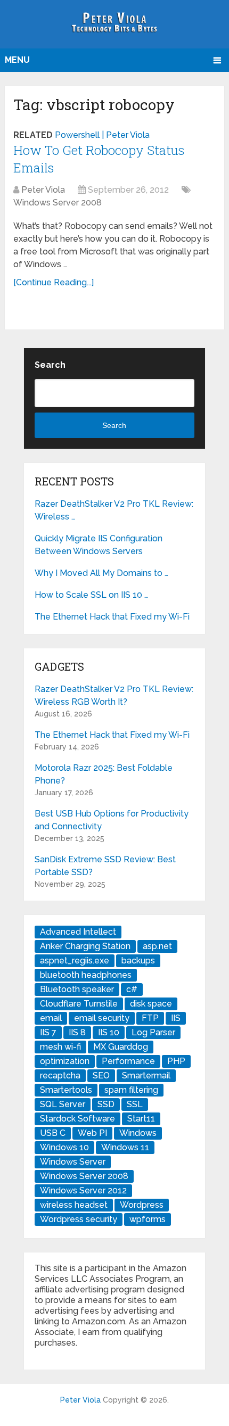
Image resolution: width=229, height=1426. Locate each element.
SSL (135, 1104)
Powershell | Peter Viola (102, 135)
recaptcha (60, 1075)
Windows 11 (125, 1147)
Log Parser (153, 1032)
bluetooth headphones (86, 975)
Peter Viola (43, 190)
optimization (64, 1061)
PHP (176, 1061)
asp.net (157, 946)
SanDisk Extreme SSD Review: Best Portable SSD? (105, 865)
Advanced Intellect (78, 932)
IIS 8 (77, 1032)
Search (50, 365)
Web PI (92, 1133)
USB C (53, 1133)
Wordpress (141, 1205)
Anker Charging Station (85, 946)
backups (138, 960)
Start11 (141, 1119)
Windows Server (72, 1162)
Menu (17, 60)
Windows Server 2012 (83, 1190)
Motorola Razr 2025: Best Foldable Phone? (104, 774)
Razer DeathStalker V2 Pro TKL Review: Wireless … (114, 510)
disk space (151, 1004)
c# (131, 989)
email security (101, 1018)
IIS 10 (108, 1032)
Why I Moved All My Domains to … (101, 573)
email (51, 1018)
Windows (138, 1133)
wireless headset (74, 1205)
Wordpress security (78, 1219)
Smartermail (146, 1075)
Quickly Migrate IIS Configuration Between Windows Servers (98, 544)
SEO (101, 1075)
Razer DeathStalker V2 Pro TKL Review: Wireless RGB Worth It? (114, 695)
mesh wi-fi (60, 1047)
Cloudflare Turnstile (79, 1004)
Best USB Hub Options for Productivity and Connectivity (112, 820)
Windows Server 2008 (57, 202)
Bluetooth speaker (77, 989)
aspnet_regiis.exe (74, 960)
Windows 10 (64, 1147)
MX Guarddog (120, 1047)
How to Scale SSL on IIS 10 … (91, 595)
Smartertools (66, 1090)
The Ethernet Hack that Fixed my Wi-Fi (112, 617)
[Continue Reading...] (53, 282)
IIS (176, 1018)
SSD (105, 1104)
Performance (128, 1061)
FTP (150, 1018)
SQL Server (62, 1104)
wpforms (147, 1219)
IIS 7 (48, 1032)
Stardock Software (77, 1119)
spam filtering (131, 1090)
